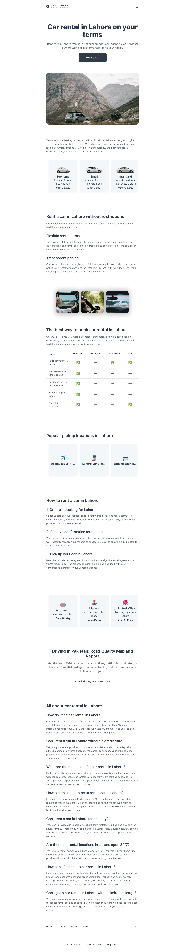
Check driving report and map (92, 681)
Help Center (113, 944)
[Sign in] (137, 6)
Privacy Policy (73, 944)
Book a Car (93, 57)
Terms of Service (93, 944)
